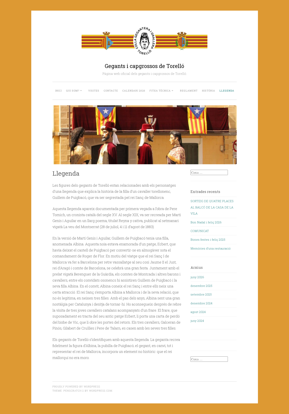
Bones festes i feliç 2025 (208, 239)
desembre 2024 (201, 303)
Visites (93, 90)
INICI (58, 90)
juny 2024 (197, 321)
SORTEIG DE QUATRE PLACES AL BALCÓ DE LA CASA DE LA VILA (212, 207)
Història (208, 90)
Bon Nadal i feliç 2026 (206, 222)
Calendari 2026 (133, 90)
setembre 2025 (201, 294)
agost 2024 (198, 312)
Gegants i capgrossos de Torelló (144, 65)
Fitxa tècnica (160, 90)
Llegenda (226, 90)
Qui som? (72, 90)
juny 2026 (197, 277)
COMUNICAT (200, 231)
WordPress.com (100, 390)
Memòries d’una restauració (211, 248)
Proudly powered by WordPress (76, 386)
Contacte (111, 90)
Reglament (189, 90)
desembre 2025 (201, 286)
